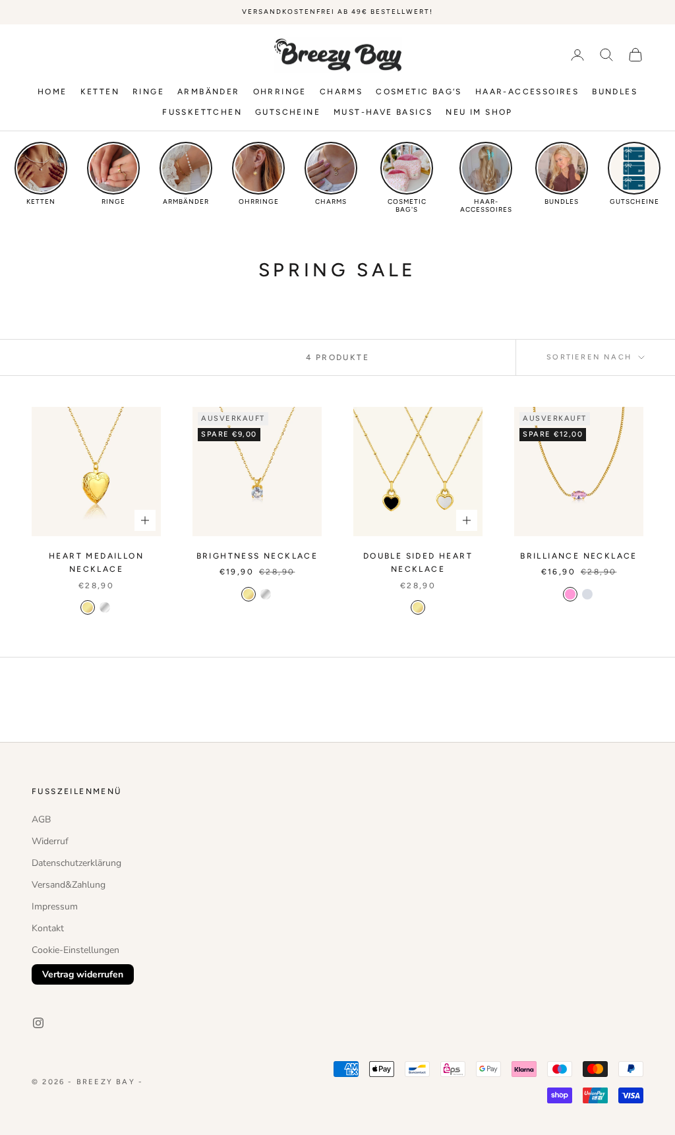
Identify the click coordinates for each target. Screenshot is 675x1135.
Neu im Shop (479, 112)
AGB (41, 819)
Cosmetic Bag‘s (419, 91)
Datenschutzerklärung (76, 863)
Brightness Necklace (257, 556)
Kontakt (48, 928)
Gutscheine (287, 112)
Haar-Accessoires (527, 91)
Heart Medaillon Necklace (96, 562)
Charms (341, 91)
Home (52, 91)
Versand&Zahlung (68, 884)
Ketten (99, 91)
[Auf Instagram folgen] (38, 1022)
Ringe (148, 91)
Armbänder (208, 91)
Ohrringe (280, 91)
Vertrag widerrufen (82, 974)
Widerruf (50, 841)
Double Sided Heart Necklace (418, 562)
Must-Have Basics (383, 112)
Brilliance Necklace (578, 556)
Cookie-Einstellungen (75, 950)
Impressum (55, 906)
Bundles (614, 91)
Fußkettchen (202, 112)
